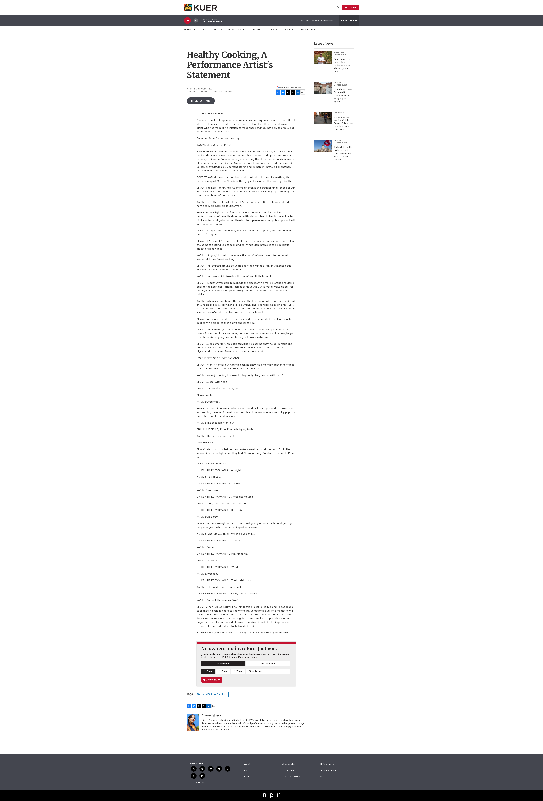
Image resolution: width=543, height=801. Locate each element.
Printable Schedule (327, 770)
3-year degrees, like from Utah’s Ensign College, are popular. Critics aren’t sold (343, 123)
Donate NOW (212, 679)
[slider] (200, 20)
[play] (187, 20)
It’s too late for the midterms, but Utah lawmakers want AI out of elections (343, 153)
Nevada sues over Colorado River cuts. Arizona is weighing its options (343, 95)
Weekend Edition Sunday (211, 694)
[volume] (195, 20)
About (247, 764)
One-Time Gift (268, 663)
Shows (218, 29)
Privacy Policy (288, 770)
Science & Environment (340, 53)
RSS (321, 777)
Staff (246, 777)
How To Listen (237, 29)
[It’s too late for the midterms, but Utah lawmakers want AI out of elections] (323, 146)
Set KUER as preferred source (291, 87)
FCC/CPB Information (291, 777)
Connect (257, 29)
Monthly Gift (223, 663)
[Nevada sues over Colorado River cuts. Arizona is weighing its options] (323, 88)
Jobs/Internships (289, 764)
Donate (352, 7)
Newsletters (307, 29)
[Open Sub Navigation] (197, 29)
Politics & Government (340, 83)
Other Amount (255, 671)
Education (339, 112)
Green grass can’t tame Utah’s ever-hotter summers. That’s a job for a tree (343, 65)
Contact (248, 770)
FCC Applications (326, 764)
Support (273, 29)
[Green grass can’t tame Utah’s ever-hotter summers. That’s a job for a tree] (323, 57)
